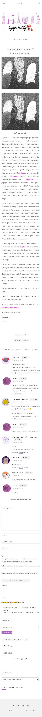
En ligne (7, 646)
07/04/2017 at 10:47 (17, 402)
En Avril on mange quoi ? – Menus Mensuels (21, 612)
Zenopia (20, 173)
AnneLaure (15, 176)
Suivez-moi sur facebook (12, 687)
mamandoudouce (20, 399)
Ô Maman (17, 39)
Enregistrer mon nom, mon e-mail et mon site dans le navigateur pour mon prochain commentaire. (20, 560)
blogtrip (22, 247)
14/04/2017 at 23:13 (18, 381)
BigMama (29, 179)
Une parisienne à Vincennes (24, 437)
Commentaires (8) (20, 335)
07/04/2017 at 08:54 (17, 360)
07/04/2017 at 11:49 (17, 460)
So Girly (25, 39)
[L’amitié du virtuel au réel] (20, 73)
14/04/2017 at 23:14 (18, 427)
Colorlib (19, 710)
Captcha (4, 585)
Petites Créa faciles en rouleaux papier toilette (19, 609)
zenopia (15, 457)
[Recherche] (39, 3)
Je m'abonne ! (7, 632)
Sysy (28, 53)
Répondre (25, 357)
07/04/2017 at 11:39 (17, 442)
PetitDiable (17, 473)
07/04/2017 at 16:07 (17, 475)
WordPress (33, 710)
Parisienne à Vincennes (10, 307)
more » (21, 602)
